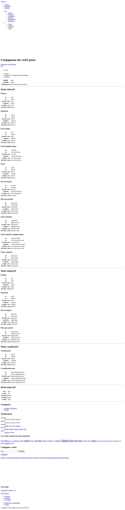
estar (71, 440)
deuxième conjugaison (19, 458)
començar (45, 441)
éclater (11, 429)
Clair (10, 24)
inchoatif (44, 458)
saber (93, 440)
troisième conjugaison (33, 458)
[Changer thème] (5, 23)
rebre (120, 441)
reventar (18, 426)
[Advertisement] (56, 43)
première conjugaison (10, 408)
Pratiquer (7, 8)
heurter (21, 429)
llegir (53, 441)
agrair (116, 441)
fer (6, 440)
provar (109, 441)
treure (112, 441)
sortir (97, 441)
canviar (12, 443)
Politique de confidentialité (12, 503)
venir (7, 443)
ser (39, 440)
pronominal (50, 458)
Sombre (11, 26)
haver (65, 440)
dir (61, 441)
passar (32, 441)
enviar (105, 441)
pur (41, 458)
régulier (6, 410)
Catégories (7, 6)
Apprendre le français (7, 490)
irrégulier (61, 458)
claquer (6, 429)
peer (10, 426)
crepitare (6, 432)
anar (76, 440)
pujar (50, 441)
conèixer (21, 441)
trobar (3, 441)
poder (27, 440)
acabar (89, 441)
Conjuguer (21, 451)
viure (12, 441)
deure (9, 441)
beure (101, 441)
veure (57, 441)
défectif (67, 458)
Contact (6, 504)
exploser (16, 429)
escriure (3, 443)
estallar (6, 426)
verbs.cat (3, 1)
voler (36, 441)
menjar (16, 441)
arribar (84, 441)
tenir (80, 440)
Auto (10, 28)
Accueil (6, 4)
